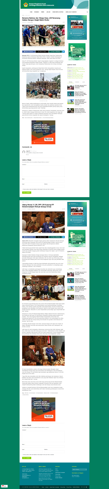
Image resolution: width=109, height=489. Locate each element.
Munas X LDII (46, 392)
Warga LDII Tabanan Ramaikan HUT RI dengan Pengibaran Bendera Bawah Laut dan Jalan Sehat (81, 93)
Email (23, 184)
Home (23, 15)
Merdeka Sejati (75, 70)
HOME (31, 12)
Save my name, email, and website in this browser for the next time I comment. (38, 189)
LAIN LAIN (48, 12)
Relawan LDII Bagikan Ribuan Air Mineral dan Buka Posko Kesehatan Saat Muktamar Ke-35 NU (80, 110)
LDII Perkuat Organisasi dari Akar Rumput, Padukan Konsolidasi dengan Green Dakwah (46, 470)
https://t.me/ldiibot (75, 476)
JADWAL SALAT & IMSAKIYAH (71, 12)
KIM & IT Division (36, 487)
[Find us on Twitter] (83, 487)
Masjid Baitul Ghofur (38, 117)
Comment (24, 164)
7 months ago (34, 151)
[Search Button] (87, 12)
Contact (56, 470)
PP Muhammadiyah (54, 392)
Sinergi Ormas (25, 394)
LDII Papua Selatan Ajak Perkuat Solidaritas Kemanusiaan (76, 72)
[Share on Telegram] (63, 52)
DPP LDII (26, 392)
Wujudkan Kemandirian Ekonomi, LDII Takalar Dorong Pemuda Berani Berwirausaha (46, 475)
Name (23, 179)
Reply (28, 154)
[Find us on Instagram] (84, 487)
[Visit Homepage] (54, 5)
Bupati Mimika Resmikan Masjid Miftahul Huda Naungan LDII (44, 478)
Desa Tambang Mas (28, 117)
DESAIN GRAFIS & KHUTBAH (58, 12)
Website (45, 184)
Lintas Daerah (27, 15)
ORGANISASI (36, 12)
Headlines (27, 201)
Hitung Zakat (57, 474)
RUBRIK (42, 12)
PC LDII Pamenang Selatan (48, 117)
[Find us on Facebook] (81, 487)
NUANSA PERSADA (58, 477)
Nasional (33, 209)
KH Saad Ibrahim (39, 392)
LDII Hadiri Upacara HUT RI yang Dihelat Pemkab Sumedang (80, 86)
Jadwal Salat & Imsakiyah (60, 472)
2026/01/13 (24, 22)
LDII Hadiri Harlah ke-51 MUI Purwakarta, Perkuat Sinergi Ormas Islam (75, 75)
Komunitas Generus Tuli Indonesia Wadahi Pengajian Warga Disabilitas (76, 68)
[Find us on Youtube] (86, 487)
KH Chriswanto (32, 392)
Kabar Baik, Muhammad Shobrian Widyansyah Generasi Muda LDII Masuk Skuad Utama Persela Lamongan (80, 102)
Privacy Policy (58, 476)
